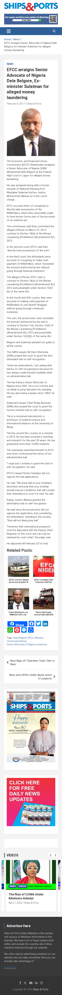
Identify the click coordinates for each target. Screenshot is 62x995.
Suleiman (42, 644)
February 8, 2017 (16, 103)
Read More (10, 967)
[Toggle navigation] (8, 31)
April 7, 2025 (15, 902)
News (10, 64)
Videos (22, 886)
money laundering (16, 641)
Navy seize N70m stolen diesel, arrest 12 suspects (30, 676)
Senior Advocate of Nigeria (21, 644)
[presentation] (50, 855)
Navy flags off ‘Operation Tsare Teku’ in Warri (32, 662)
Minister (39, 637)
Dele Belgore (20, 637)
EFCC (31, 637)
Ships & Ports (34, 103)
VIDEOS (12, 855)
